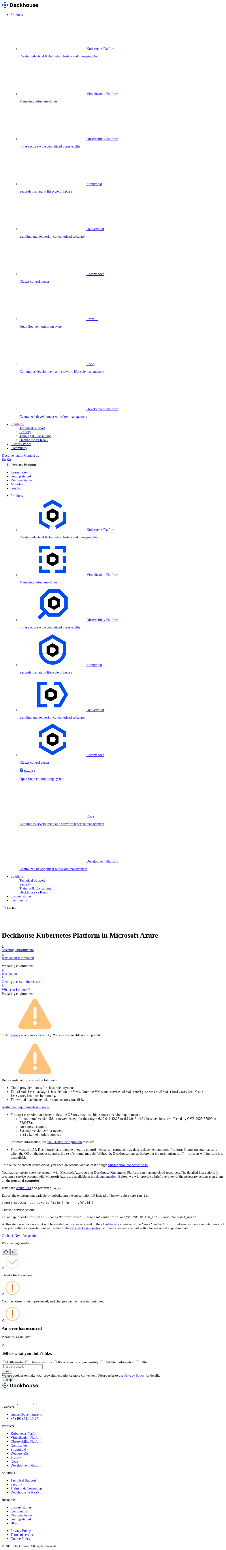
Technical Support (32, 428)
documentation (106, 1176)
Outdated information (119, 1362)
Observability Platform (26, 1441)
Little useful (15, 1362)
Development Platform (26, 1465)
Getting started (21, 476)
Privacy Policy (134, 1375)
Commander (19, 1445)
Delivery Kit (19, 1453)
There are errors (41, 1362)
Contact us (31, 455)
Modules (17, 484)
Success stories (21, 444)
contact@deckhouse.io (26, 1414)
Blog (14, 1523)
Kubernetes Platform (25, 1433)
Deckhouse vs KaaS (33, 440)
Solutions (17, 424)
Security (25, 432)
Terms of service (22, 1535)
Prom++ (16, 1457)
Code (14, 1461)
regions (15, 1035)
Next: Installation (26, 1236)
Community (19, 448)
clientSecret (109, 1224)
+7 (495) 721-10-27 (24, 1418)
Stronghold (18, 1449)
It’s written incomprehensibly (78, 1362)
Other (145, 1362)
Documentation (12, 455)
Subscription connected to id (128, 1165)
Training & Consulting (35, 436)
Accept (8, 1380)
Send (7, 1371)
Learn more (19, 472)
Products (17, 15)
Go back (8, 1236)
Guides (16, 488)
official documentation (86, 1228)
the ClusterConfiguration (64, 1142)
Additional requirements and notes (25, 1107)
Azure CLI (23, 1188)
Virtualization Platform (26, 1437)
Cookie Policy (20, 1539)
